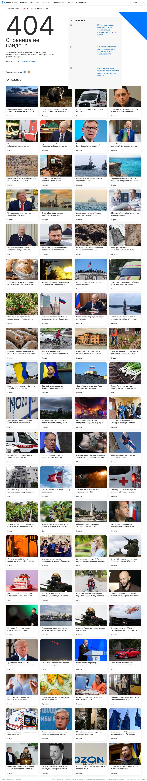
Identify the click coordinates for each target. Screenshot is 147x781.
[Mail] (3, 2)
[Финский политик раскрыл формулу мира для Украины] (56, 378)
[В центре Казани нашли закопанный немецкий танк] (125, 240)
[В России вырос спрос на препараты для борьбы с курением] (22, 690)
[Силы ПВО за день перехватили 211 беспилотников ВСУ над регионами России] (125, 551)
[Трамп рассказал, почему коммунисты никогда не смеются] (22, 655)
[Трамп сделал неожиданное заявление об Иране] (22, 205)
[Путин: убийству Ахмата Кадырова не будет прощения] (56, 136)
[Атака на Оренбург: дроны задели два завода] (91, 621)
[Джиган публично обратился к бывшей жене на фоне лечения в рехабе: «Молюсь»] (125, 586)
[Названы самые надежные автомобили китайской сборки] (125, 655)
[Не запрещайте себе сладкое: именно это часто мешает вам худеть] (22, 586)
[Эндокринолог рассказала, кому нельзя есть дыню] (56, 690)
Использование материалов (115, 779)
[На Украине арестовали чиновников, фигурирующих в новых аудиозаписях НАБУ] (22, 482)
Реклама (18, 779)
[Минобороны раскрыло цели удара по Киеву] (91, 275)
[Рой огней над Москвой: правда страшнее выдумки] (56, 655)
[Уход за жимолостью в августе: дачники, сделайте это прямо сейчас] (56, 517)
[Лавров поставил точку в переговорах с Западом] (56, 448)
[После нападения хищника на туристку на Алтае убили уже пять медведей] (56, 102)
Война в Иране (15, 9)
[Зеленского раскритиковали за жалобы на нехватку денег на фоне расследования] (56, 240)
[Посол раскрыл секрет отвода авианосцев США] (91, 171)
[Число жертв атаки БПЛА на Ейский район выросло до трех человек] (125, 621)
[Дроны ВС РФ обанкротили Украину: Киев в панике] (56, 171)
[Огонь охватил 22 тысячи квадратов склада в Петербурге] (22, 551)
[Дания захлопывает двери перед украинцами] (56, 482)
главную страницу (29, 61)
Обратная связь (131, 779)
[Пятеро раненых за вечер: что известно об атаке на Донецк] (125, 482)
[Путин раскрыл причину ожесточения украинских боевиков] (91, 655)
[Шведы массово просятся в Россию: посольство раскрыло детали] (91, 344)
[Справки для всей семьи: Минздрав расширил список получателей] (125, 413)
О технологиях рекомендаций (74, 779)
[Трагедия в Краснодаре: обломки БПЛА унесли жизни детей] (125, 275)
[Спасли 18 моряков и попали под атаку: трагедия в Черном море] (22, 102)
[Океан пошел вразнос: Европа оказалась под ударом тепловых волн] (125, 171)
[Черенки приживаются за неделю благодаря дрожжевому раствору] (22, 517)
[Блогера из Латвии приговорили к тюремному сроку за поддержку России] (91, 448)
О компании (10, 779)
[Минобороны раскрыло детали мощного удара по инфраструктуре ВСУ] (91, 724)
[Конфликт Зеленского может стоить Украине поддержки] (22, 621)
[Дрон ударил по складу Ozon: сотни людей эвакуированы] (22, 413)
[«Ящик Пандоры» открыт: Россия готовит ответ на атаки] (91, 378)
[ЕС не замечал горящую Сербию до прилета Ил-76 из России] (125, 102)
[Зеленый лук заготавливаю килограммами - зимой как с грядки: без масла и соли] (125, 378)
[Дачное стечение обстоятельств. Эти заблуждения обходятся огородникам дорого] (125, 344)
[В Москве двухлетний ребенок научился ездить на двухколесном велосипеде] (91, 586)
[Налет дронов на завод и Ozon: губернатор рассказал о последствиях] (22, 136)
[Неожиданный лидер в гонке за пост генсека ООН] (91, 690)
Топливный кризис (41, 9)
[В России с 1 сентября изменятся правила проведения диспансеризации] (125, 205)
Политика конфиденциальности (95, 779)
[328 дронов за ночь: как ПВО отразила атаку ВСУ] (91, 482)
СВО (27, 9)
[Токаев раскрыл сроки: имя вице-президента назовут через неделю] (56, 724)
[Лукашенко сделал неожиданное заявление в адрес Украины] (22, 240)
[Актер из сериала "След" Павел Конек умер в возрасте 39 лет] (56, 759)
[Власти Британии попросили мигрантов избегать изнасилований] (56, 205)
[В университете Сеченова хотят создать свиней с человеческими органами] (22, 344)
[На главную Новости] (11, 2)
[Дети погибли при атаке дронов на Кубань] (91, 102)
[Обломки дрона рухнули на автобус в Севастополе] (91, 517)
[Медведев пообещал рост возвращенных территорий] (125, 517)
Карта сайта (141, 779)
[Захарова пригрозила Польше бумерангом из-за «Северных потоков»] (56, 309)
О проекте (60, 779)
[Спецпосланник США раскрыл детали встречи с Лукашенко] (125, 724)
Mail (3, 779)
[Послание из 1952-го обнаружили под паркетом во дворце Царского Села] (22, 171)
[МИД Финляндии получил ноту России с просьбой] (125, 448)
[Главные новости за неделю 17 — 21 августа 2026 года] (125, 759)
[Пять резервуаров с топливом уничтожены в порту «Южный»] (56, 621)
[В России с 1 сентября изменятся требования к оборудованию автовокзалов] (125, 690)
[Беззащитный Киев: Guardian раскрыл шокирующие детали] (56, 413)
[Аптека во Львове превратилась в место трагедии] (22, 724)
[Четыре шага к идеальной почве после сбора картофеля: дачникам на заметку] (91, 240)
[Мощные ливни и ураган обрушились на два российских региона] (56, 344)
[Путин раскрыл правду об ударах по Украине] (91, 309)
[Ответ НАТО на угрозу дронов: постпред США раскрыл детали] (125, 136)
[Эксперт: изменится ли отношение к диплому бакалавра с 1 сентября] (56, 551)
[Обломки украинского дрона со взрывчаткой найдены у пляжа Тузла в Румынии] (125, 309)
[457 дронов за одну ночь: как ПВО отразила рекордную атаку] (56, 275)
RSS (53, 779)
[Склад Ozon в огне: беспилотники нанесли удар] (91, 759)
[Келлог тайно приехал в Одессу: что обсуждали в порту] (22, 378)
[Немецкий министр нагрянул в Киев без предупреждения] (91, 136)
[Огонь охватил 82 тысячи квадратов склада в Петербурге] (91, 413)
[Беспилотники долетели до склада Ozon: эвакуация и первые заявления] (56, 586)
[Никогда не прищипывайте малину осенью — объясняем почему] (22, 309)
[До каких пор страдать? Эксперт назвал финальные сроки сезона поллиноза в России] (91, 551)
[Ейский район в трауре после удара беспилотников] (22, 448)
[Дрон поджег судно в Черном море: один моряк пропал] (91, 205)
